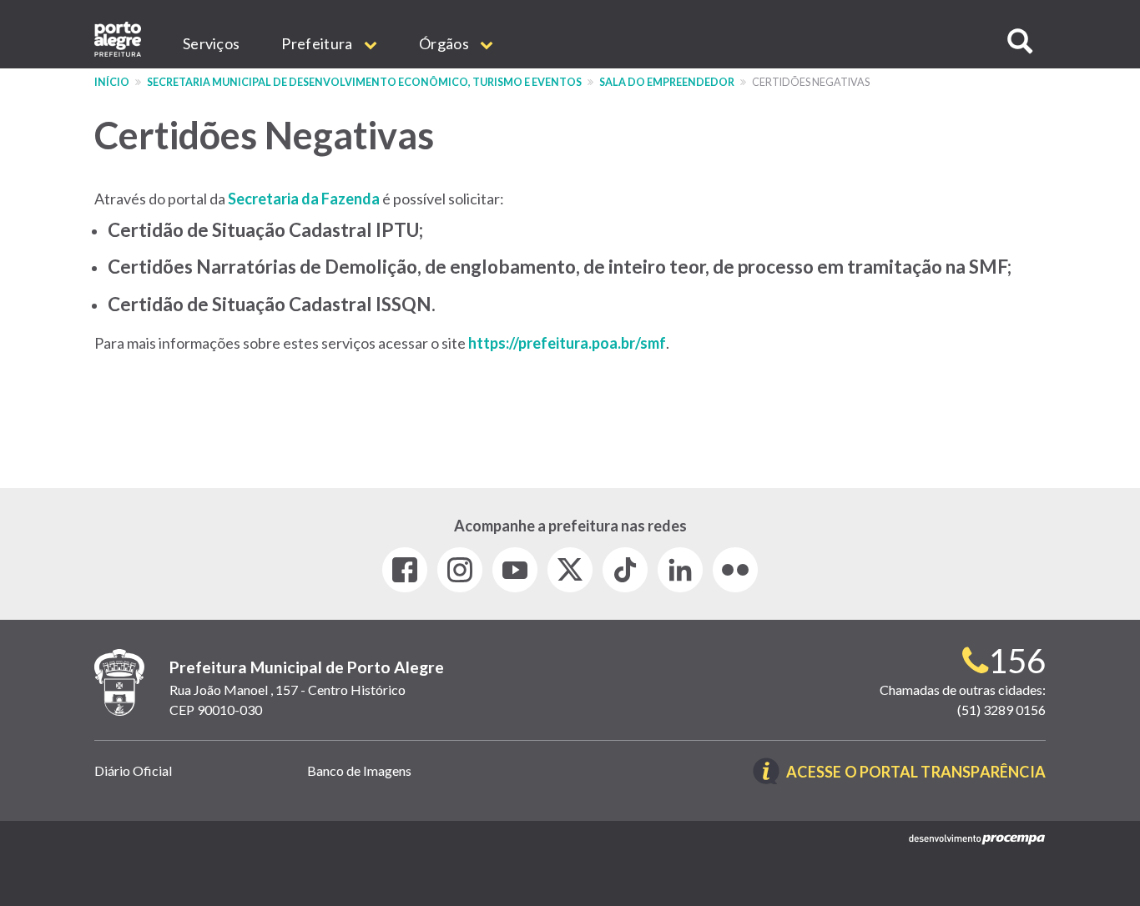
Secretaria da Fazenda (304, 198)
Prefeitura (318, 43)
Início (111, 82)
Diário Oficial (133, 770)
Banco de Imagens (359, 770)
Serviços (211, 43)
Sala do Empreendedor (666, 82)
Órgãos (445, 43)
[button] (1020, 41)
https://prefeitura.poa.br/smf (567, 343)
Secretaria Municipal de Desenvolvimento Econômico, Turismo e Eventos (364, 82)
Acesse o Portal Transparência (916, 773)
